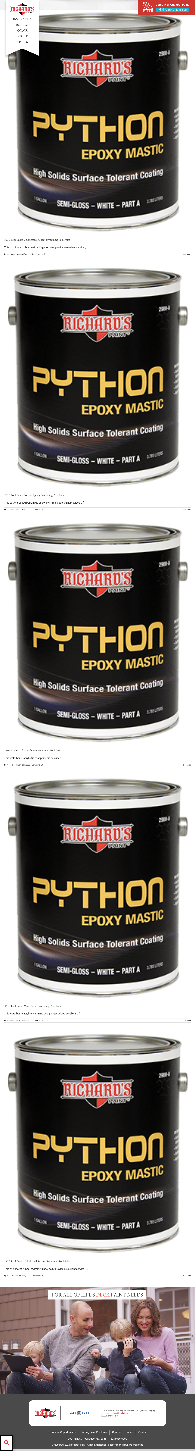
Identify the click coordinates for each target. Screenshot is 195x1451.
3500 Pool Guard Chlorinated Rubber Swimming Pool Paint (37, 239)
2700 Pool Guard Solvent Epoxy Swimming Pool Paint (34, 495)
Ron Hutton (11, 254)
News (129, 1432)
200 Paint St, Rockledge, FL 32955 (87, 1438)
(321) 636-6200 (118, 1438)
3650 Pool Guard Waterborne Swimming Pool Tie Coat (34, 750)
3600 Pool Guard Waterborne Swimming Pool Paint (33, 1006)
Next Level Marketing (132, 1444)
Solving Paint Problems (94, 1432)
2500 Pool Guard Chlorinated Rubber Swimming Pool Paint (37, 1261)
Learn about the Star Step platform (114, 1413)
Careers (116, 1432)
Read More (187, 254)
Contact (142, 1432)
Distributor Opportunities (62, 1432)
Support (10, 510)
